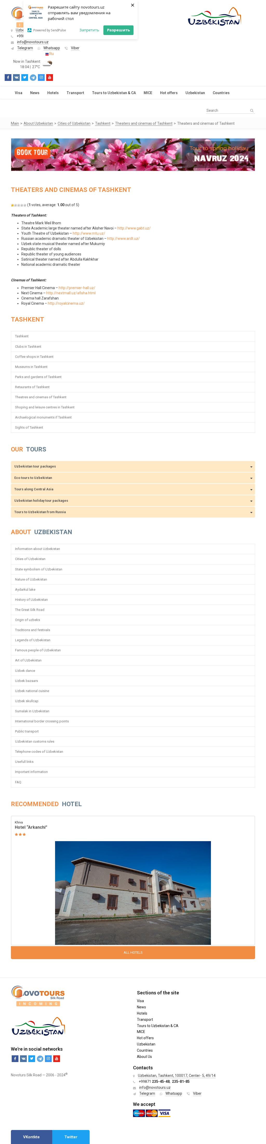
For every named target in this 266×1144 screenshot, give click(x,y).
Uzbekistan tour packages (35, 466)
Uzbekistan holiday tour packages (41, 501)
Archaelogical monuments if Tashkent (43, 417)
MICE (148, 93)
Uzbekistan (195, 93)
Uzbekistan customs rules (34, 741)
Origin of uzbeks (27, 620)
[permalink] (133, 881)
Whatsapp (51, 48)
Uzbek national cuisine (32, 691)
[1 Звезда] (12, 205)
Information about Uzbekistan (37, 549)
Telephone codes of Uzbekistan (39, 752)
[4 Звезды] (21, 205)
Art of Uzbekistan (28, 660)
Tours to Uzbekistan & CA (114, 93)
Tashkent (22, 336)
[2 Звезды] (15, 205)
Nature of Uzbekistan (31, 579)
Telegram (25, 48)
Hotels (53, 93)
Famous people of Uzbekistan (38, 650)
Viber (75, 48)
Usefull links (24, 762)
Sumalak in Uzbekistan (32, 711)
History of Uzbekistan (31, 600)
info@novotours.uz (33, 42)
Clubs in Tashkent (28, 346)
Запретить (89, 29)
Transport (75, 93)
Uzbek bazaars (26, 681)
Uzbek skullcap (26, 701)
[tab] (31, 1137)
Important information (31, 772)
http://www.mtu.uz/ (89, 233)
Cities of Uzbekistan (30, 559)
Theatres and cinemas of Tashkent (40, 397)
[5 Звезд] (24, 205)
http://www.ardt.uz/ (123, 238)
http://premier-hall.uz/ (77, 288)
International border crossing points (42, 721)
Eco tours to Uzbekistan (33, 478)
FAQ (18, 782)
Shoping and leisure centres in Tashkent (45, 407)
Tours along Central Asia (33, 489)
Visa (18, 93)
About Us (144, 1057)
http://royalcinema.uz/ (66, 303)
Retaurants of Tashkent (32, 387)
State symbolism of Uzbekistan (38, 569)
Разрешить (118, 29)
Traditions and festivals (32, 630)
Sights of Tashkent (29, 427)
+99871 (154, 1081)
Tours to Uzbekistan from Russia (40, 512)
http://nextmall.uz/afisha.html (71, 293)
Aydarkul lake (25, 589)
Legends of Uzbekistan (32, 640)
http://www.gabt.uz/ (134, 228)
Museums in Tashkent (31, 367)
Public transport (27, 731)
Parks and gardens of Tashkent (38, 377)
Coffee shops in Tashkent (34, 357)
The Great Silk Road (29, 610)
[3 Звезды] (18, 205)
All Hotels (133, 952)
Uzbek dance (25, 671)
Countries (221, 93)
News (34, 93)
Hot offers (169, 93)
